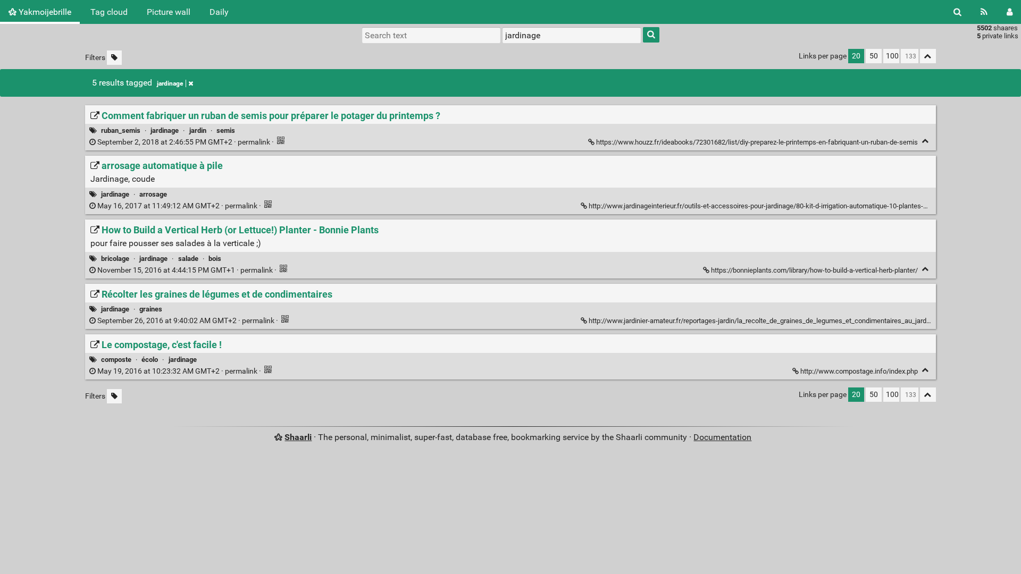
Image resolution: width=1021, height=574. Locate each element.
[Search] (957, 12)
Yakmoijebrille (43, 12)
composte (116, 360)
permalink (184, 142)
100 (892, 56)
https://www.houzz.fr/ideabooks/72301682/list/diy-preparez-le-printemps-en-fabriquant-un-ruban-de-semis (757, 142)
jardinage (170, 83)
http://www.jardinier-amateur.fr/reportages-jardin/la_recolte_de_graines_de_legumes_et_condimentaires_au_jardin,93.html (772, 321)
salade (188, 259)
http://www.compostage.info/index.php (859, 371)
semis (225, 130)
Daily (219, 12)
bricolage (115, 259)
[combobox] (572, 35)
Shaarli (298, 437)
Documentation (722, 437)
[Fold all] (928, 56)
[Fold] (925, 141)
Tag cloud (109, 12)
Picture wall (168, 12)
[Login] (1009, 12)
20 (856, 56)
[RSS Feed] (984, 12)
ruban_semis (120, 130)
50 (873, 56)
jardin (197, 130)
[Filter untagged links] (114, 57)
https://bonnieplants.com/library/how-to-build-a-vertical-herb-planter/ (814, 270)
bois (214, 259)
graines (150, 309)
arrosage (153, 194)
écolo (149, 360)
